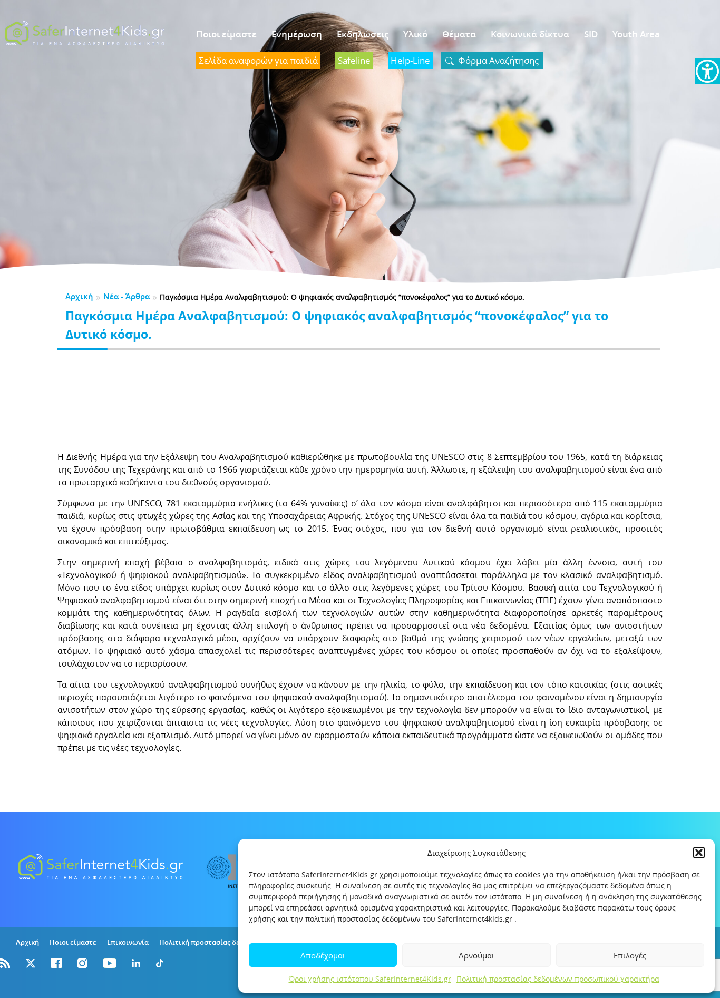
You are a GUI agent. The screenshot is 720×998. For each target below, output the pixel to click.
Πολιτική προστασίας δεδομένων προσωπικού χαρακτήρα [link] (557, 979)
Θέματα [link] (459, 34)
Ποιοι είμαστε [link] (226, 34)
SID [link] (591, 34)
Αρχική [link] (79, 296)
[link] (707, 71)
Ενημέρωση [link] (296, 34)
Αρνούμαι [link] (476, 955)
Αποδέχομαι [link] (322, 955)
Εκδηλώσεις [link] (362, 34)
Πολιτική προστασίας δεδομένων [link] (214, 942)
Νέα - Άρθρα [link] (126, 296)
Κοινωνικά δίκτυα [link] (530, 34)
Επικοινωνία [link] (128, 942)
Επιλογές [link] (630, 955)
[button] (699, 852)
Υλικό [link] (415, 34)
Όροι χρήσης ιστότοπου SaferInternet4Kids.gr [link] (370, 979)
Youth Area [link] (636, 34)
